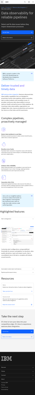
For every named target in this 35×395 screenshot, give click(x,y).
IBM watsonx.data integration (10, 94)
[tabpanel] (17, 243)
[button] (29, 2)
